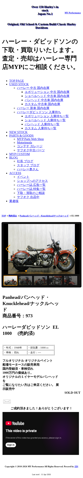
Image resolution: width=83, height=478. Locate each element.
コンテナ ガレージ (29, 146)
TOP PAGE (16, 80)
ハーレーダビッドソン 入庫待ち (39, 112)
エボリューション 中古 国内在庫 (47, 92)
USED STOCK (19, 84)
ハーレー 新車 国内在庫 (33, 108)
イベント (23, 176)
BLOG (13, 157)
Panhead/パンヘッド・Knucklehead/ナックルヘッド (44, 216)
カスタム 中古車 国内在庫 (42, 104)
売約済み (12, 216)
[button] (8, 249)
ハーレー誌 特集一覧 (31, 189)
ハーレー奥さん (28, 169)
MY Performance (73, 13)
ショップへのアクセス (32, 180)
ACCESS (15, 173)
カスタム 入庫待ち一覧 (40, 128)
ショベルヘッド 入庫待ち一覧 (45, 120)
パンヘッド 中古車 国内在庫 (44, 100)
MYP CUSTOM (19, 154)
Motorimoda (24, 142)
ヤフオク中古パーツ (31, 150)
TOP (4, 216)
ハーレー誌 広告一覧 (31, 184)
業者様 (14, 201)
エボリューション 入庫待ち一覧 (47, 116)
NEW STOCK (18, 132)
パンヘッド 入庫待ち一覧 (42, 124)
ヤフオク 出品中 (28, 197)
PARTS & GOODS (21, 135)
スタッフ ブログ (28, 165)
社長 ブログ (25, 161)
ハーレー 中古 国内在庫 (33, 87)
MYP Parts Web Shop (30, 139)
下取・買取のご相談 (31, 193)
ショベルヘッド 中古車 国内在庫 (47, 96)
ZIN (76, 466)
